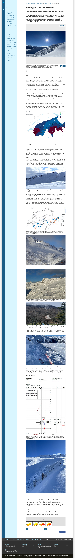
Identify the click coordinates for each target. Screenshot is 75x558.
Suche (3, 9)
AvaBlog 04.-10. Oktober (11, 58)
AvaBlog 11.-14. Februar (11, 34)
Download (30, 71)
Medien (18, 539)
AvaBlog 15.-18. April (10, 21)
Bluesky (37, 539)
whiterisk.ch (7, 544)
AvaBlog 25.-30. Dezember (11, 42)
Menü (8, 7)
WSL (47, 539)
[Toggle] (3, 7)
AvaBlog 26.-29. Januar (11, 36)
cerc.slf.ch (39, 544)
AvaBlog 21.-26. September (9, 13)
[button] (62, 532)
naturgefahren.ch (24, 544)
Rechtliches (27, 539)
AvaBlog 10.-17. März (10, 30)
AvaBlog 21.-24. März (10, 28)
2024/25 (7, 9)
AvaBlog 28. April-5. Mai (11, 19)
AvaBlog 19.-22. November (9, 53)
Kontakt (14, 539)
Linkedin (35, 539)
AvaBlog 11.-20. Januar (11, 38)
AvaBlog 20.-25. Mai (10, 15)
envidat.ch (56, 544)
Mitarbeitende (22, 539)
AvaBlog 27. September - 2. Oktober (11, 60)
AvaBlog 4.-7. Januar (10, 40)
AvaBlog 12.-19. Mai (10, 17)
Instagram (40, 539)
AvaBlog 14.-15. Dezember (11, 49)
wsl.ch (6, 549)
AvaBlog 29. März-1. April (11, 26)
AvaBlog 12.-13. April (10, 24)
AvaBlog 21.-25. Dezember (11, 44)
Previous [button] (61, 66)
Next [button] (64, 66)
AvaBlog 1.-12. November (11, 56)
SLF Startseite (28, 3)
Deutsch (6, 539)
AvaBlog (45, 3)
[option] (46, 48)
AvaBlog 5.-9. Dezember (11, 51)
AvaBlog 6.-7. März (10, 32)
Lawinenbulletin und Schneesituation (37, 3)
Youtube (32, 539)
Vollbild (61, 26)
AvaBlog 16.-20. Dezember (11, 46)
